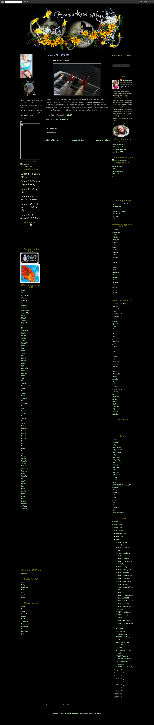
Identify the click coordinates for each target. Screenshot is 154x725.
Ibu (22, 629)
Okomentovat (51, 133)
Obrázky (115, 487)
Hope (23, 350)
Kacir (23, 597)
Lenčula (23, 413)
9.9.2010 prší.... (121, 628)
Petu (113, 285)
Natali (114, 280)
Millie (23, 441)
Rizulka (115, 391)
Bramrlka (115, 316)
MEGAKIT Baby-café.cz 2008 (122, 485)
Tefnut (23, 496)
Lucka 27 (115, 267)
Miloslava (115, 272)
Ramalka (115, 386)
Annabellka (25, 310)
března (118, 685)
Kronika (115, 477)
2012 (116, 521)
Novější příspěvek (52, 140)
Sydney (114, 290)
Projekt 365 (116, 492)
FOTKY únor (116, 470)
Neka (23, 453)
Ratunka (24, 476)
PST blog (115, 216)
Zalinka (115, 414)
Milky (114, 270)
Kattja (23, 391)
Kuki (22, 406)
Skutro (23, 488)
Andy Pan (24, 308)
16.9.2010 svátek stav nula (124, 601)
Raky (114, 497)
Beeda (23, 315)
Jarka (23, 363)
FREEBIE (116, 475)
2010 (116, 527)
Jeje (22, 365)
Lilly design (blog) (118, 211)
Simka (114, 399)
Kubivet (115, 356)
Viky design (116, 507)
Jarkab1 (115, 257)
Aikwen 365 (25, 295)
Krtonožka (24, 403)
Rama (23, 473)
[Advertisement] (31, 238)
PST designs (127, 55)
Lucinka (115, 480)
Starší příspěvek (102, 140)
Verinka (23, 501)
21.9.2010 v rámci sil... (123, 578)
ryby (113, 502)
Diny (22, 328)
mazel (114, 482)
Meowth (23, 436)
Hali (22, 590)
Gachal (114, 250)
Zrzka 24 (24, 506)
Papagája (24, 458)
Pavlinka (24, 461)
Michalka (24, 438)
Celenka (24, 320)
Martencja (24, 616)
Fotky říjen (116, 465)
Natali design (116, 214)
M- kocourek (25, 426)
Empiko (23, 333)
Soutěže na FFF (117, 152)
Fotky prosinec (117, 462)
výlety (114, 510)
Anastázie (24, 303)
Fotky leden (116, 457)
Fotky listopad (117, 460)
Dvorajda (115, 239)
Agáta (23, 290)
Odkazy (114, 490)
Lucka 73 (24, 421)
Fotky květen (116, 455)
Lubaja (23, 418)
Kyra (22, 408)
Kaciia (23, 375)
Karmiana (24, 626)
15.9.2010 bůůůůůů (122, 604)
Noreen (23, 456)
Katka (114, 351)
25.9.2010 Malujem (122, 567)
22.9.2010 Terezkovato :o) (124, 575)
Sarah (23, 481)
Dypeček (115, 324)
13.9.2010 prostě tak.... (123, 612)
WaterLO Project (118, 512)
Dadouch (24, 323)
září (117, 539)
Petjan (23, 585)
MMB (114, 169)
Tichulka (115, 292)
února (118, 688)
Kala (22, 378)
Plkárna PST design (119, 149)
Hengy (23, 345)
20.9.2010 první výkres (123, 581)
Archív (114, 440)
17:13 (69, 115)
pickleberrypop (117, 166)
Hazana (115, 334)
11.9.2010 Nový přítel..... (124, 620)
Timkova (115, 404)
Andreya (24, 305)
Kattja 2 (23, 606)
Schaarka (115, 396)
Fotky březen (116, 445)
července (119, 673)
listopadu (119, 533)
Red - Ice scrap (117, 389)
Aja (22, 582)
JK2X (114, 344)
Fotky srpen (116, 467)
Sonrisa (23, 491)
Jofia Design (116, 206)
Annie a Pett (116, 309)
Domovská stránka (77, 140)
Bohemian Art (117, 314)
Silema (23, 483)
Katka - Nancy (26, 386)
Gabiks (23, 338)
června (118, 676)
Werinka (115, 411)
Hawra (114, 331)
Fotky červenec (117, 450)
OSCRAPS (115, 173)
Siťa (22, 486)
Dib (22, 325)
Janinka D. (24, 360)
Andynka (115, 229)
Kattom (23, 393)
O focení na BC (117, 147)
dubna (118, 682)
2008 (116, 697)
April (23, 595)
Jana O (23, 358)
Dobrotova (24, 330)
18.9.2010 (119, 592)
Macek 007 (25, 587)
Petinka (23, 463)
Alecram (24, 298)
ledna (118, 691)
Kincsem (24, 398)
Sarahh (114, 287)
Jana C (23, 356)
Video (114, 505)
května (118, 679)
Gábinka (115, 252)
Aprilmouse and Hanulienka (121, 204)
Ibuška (23, 353)
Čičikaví (24, 508)
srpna (118, 670)
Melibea (24, 433)
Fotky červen (116, 447)
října (118, 536)
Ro (22, 478)
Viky (114, 295)
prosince (119, 530)
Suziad (23, 493)
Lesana (23, 416)
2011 (116, 524)
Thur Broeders (98, 713)
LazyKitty (115, 361)
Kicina (23, 396)
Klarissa (24, 401)
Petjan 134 (24, 468)
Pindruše (24, 471)
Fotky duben (116, 452)
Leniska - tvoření (26, 609)
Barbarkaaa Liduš (127, 80)
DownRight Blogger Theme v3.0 (73, 713)
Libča (114, 265)
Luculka (24, 423)
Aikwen (23, 293)
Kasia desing (116, 209)
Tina (22, 498)
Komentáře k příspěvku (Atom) (68, 705)
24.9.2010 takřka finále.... (124, 570)
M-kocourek (25, 624)
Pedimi (114, 376)
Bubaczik (115, 319)
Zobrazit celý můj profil (119, 124)
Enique (23, 335)
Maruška (24, 431)
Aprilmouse (116, 232)
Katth (23, 388)
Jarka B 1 (115, 339)
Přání (114, 495)
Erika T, (115, 245)
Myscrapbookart (118, 171)
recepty (114, 500)
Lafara (114, 359)
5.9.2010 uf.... (120, 648)
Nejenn (23, 451)
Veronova (24, 503)
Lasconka (24, 411)
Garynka (115, 329)
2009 (116, 694)
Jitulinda (24, 371)
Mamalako (24, 428)
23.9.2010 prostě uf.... (123, 572)
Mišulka (115, 277)
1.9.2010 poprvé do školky (124, 667)
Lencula (115, 364)
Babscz (114, 234)
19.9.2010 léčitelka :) (123, 584)
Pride (114, 384)
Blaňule (23, 318)
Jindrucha (24, 368)
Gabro (23, 340)
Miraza (23, 446)
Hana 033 (24, 343)
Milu (22, 443)
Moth (23, 448)
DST (113, 176)
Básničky (115, 442)
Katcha (23, 383)
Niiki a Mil (116, 374)
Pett (113, 381)
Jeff (22, 634)
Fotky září (115, 472)
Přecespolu (24, 573)
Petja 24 (23, 466)
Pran (22, 592)
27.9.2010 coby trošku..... (124, 558)
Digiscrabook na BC (119, 144)
